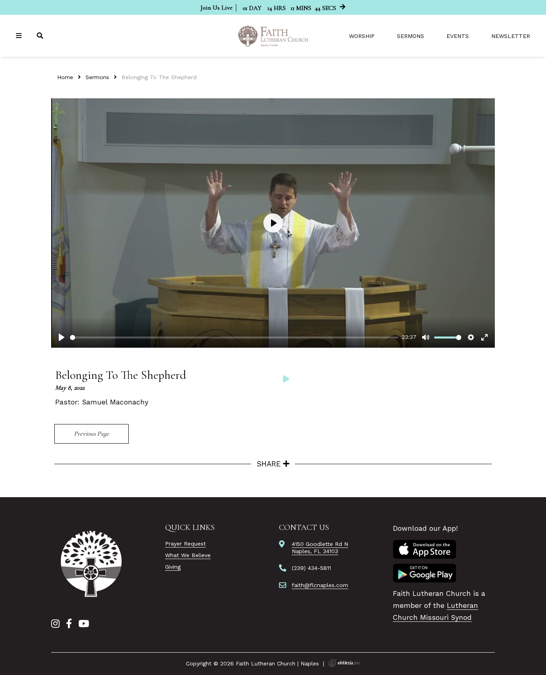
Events (457, 36)
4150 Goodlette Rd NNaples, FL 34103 (320, 547)
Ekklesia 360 (344, 663)
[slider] (234, 337)
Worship (362, 36)
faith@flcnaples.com (320, 585)
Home (65, 77)
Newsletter (510, 36)
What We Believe (188, 555)
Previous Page (91, 434)
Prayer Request (185, 543)
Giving (173, 566)
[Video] (286, 379)
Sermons (410, 36)
